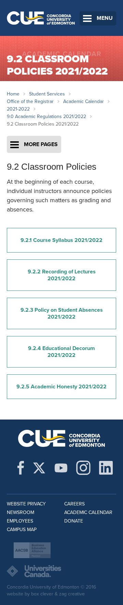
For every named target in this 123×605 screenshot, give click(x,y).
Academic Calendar (83, 101)
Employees (20, 521)
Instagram (83, 468)
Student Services (47, 94)
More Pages (41, 144)
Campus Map (22, 529)
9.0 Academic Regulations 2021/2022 (46, 116)
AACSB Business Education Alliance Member (32, 550)
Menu (105, 18)
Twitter (39, 468)
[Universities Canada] (61, 571)
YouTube (61, 468)
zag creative (72, 594)
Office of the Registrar (30, 101)
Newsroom (20, 512)
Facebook (20, 468)
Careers (74, 504)
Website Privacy (26, 504)
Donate (73, 521)
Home (13, 94)
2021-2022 (18, 109)
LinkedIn (106, 468)
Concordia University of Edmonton (41, 18)
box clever (42, 594)
